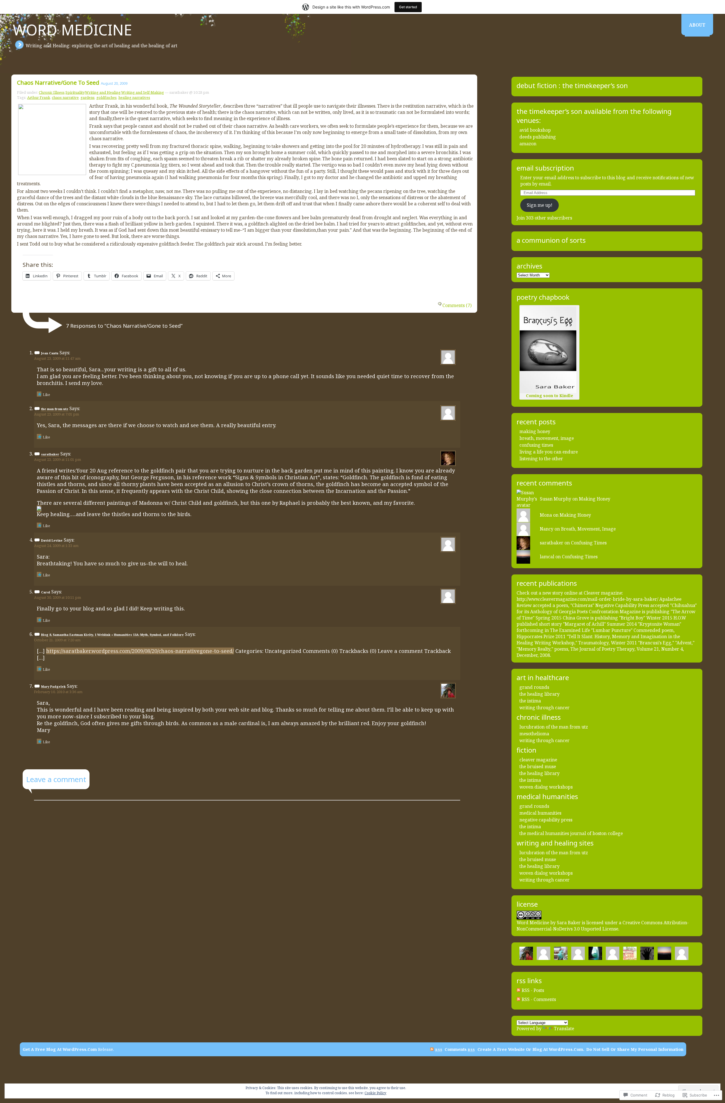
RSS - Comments (539, 999)
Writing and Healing (103, 92)
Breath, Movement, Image (546, 438)
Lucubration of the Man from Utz (553, 727)
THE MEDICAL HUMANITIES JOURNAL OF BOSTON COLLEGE (571, 833)
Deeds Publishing (537, 137)
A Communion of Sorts (551, 240)
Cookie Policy (375, 1093)
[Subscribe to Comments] (519, 999)
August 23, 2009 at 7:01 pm (56, 414)
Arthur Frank (38, 97)
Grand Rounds (534, 687)
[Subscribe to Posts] (519, 990)
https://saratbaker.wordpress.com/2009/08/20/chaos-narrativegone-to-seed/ (140, 651)
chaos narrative (65, 97)
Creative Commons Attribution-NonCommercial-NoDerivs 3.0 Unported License (603, 925)
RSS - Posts (533, 990)
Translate (564, 1028)
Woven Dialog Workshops (546, 787)
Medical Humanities (540, 813)
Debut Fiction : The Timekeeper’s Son (572, 85)
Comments (460, 1049)
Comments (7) (457, 305)
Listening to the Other (541, 458)
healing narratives (134, 97)
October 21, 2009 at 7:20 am (57, 639)
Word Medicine (72, 30)
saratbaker (50, 454)
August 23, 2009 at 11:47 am (57, 358)
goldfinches (106, 97)
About (697, 25)
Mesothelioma (534, 734)
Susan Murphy (555, 499)
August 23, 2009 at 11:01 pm (57, 459)
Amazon (527, 143)
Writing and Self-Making (142, 92)
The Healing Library (539, 694)
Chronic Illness (52, 92)
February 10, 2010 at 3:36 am (58, 691)
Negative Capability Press (545, 820)
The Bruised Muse (537, 766)
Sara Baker (569, 922)
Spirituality (74, 92)
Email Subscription (545, 168)
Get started (408, 7)
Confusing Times (536, 445)
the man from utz (54, 409)
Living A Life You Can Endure (548, 452)
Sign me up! (539, 205)
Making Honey (534, 431)
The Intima (530, 701)
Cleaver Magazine (538, 760)
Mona (546, 515)
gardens (87, 97)
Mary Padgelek (53, 686)
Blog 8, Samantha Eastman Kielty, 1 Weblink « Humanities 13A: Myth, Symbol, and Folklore (112, 635)
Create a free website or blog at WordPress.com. (530, 1049)
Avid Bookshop (535, 130)
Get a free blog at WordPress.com (60, 1049)
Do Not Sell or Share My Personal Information (634, 1049)
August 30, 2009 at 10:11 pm (57, 597)
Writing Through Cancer (544, 707)
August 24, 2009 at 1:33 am (56, 545)
